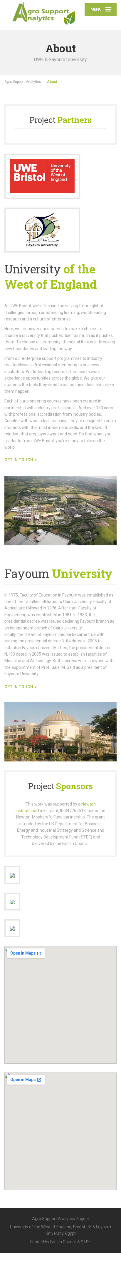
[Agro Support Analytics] (44, 12)
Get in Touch (18, 459)
